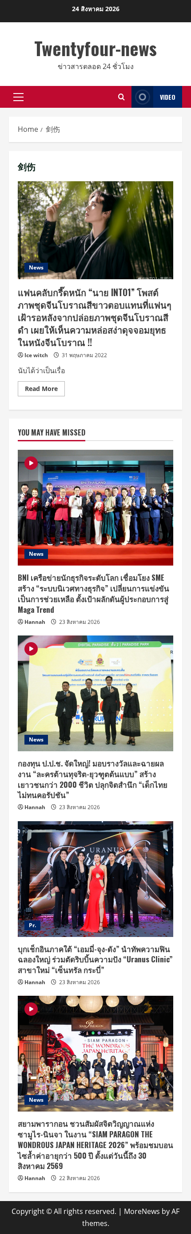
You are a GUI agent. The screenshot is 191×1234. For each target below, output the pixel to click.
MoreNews (142, 1211)
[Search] (121, 97)
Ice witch (36, 355)
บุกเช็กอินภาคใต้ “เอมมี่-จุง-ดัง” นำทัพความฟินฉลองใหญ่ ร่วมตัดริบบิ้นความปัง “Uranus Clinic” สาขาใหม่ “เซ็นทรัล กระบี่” (95, 959)
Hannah (34, 622)
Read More (45, 390)
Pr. (32, 925)
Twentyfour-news (95, 48)
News (36, 267)
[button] (18, 97)
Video (167, 97)
